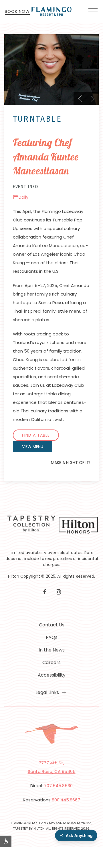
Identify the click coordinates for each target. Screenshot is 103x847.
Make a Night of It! (70, 462)
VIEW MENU (32, 446)
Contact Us (51, 625)
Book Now (17, 11)
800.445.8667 (66, 800)
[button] (93, 11)
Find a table (36, 435)
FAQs (52, 637)
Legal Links (47, 692)
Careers (51, 662)
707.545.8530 (58, 786)
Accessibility (52, 675)
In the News (52, 650)
